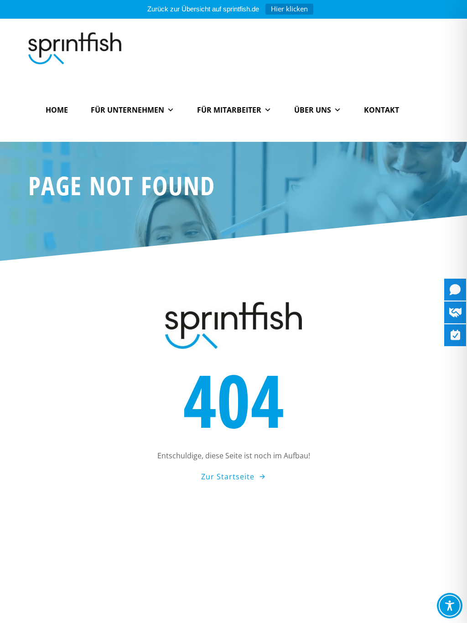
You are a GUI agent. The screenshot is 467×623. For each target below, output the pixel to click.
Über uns (312, 110)
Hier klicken (289, 8)
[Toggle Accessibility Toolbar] (450, 606)
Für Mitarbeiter (229, 110)
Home (57, 110)
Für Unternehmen (127, 110)
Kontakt (381, 110)
